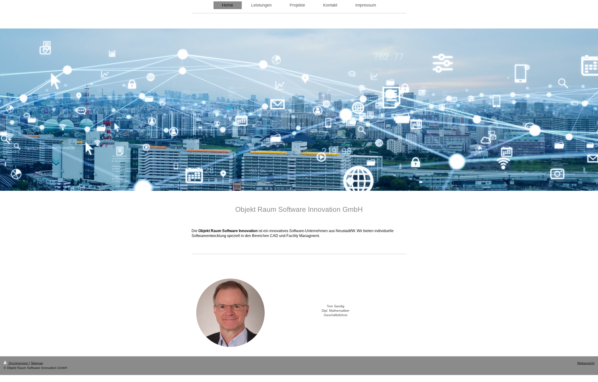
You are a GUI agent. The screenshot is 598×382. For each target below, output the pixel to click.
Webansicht (585, 363)
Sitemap (37, 363)
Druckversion (18, 363)
